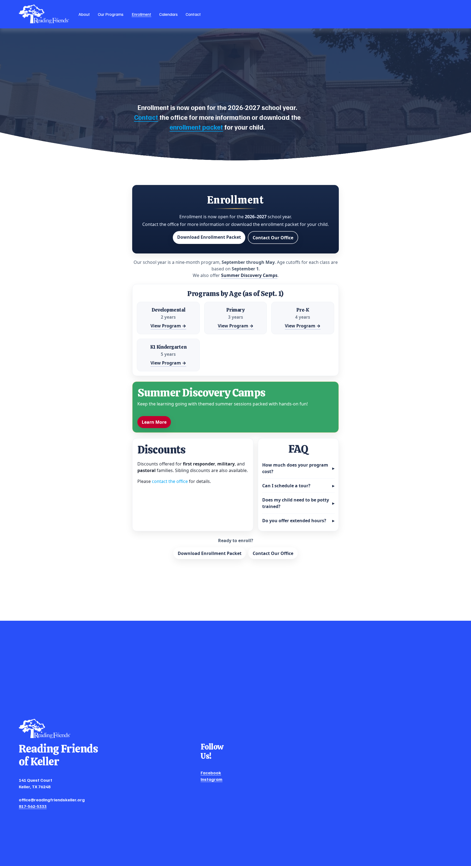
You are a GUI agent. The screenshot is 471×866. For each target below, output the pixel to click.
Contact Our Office (273, 238)
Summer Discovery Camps (249, 275)
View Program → (168, 326)
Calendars (168, 14)
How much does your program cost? (298, 468)
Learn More (154, 422)
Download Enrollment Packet (209, 237)
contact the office (170, 481)
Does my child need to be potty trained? (298, 503)
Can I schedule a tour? (298, 486)
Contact (193, 14)
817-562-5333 (33, 806)
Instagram (211, 779)
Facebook (211, 772)
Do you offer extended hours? (298, 521)
